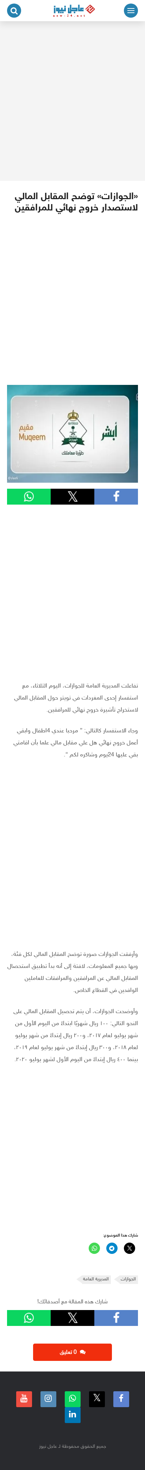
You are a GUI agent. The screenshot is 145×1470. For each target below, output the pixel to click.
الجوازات (128, 1279)
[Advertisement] (72, 101)
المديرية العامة (96, 1279)
